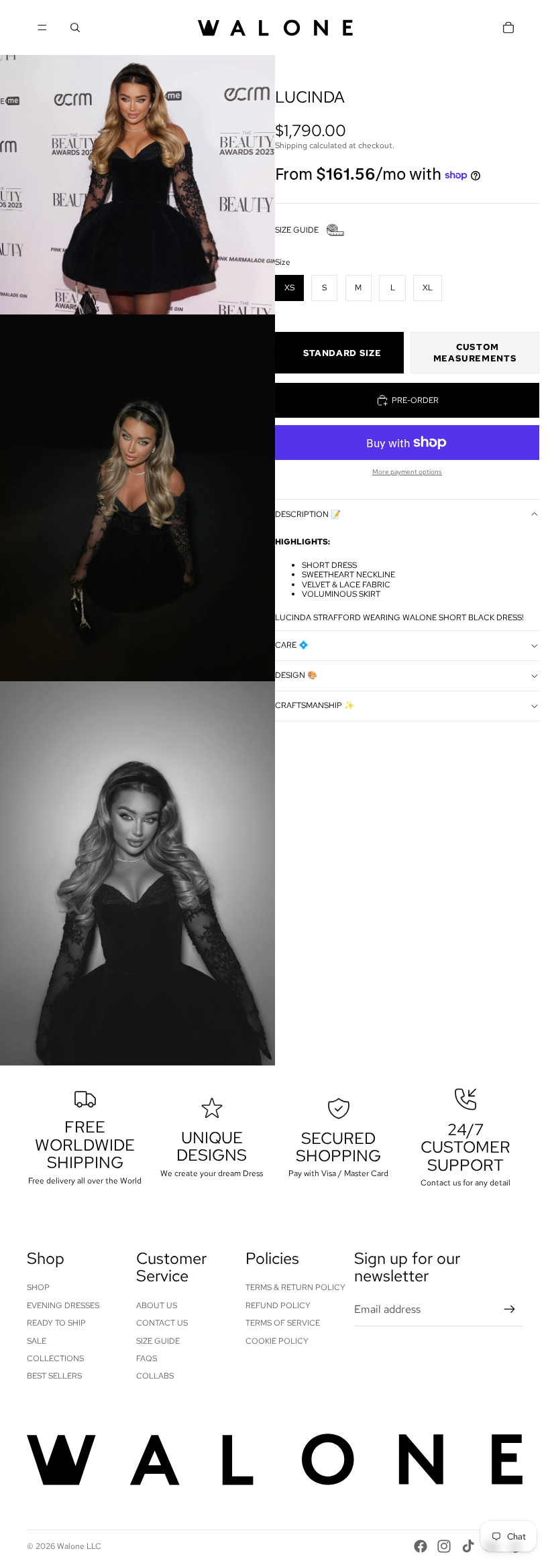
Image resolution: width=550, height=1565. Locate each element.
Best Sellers (54, 1376)
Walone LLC (79, 1546)
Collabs (155, 1376)
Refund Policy (278, 1305)
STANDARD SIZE (342, 353)
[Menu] (42, 27)
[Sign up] (509, 1309)
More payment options (407, 471)
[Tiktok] (468, 1546)
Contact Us (162, 1323)
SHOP (38, 1287)
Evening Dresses (63, 1305)
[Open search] (75, 27)
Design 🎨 (296, 675)
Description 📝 (308, 514)
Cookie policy (277, 1341)
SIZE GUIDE (297, 230)
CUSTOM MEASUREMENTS (475, 352)
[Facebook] (420, 1546)
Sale (36, 1341)
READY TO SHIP (56, 1323)
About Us (156, 1305)
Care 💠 (292, 645)
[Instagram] (444, 1546)
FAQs (146, 1358)
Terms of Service (282, 1323)
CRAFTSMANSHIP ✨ (314, 705)
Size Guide (158, 1341)
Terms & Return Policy (295, 1287)
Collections (55, 1358)
